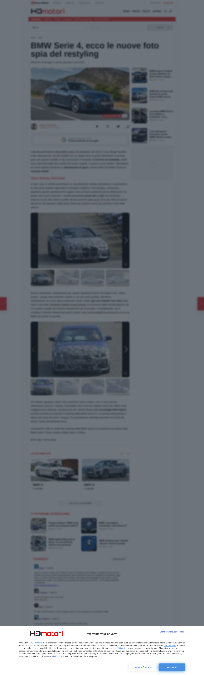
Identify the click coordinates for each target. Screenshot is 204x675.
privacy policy (57, 656)
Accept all (172, 667)
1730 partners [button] (36, 643)
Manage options (143, 667)
